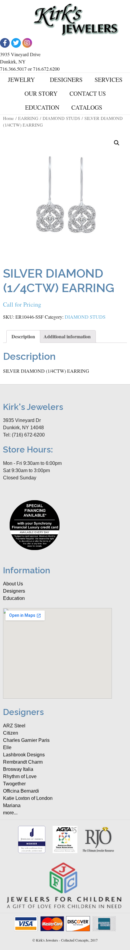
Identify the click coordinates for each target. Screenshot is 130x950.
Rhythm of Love (20, 776)
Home (8, 118)
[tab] (23, 336)
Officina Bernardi (21, 791)
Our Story (40, 93)
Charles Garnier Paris (26, 740)
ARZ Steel (14, 725)
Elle (7, 747)
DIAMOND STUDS (61, 118)
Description (23, 336)
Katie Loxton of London (28, 798)
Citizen (10, 733)
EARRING (28, 118)
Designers (66, 80)
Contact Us (88, 93)
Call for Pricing (22, 304)
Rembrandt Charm (23, 762)
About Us (13, 583)
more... (10, 812)
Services (108, 80)
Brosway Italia (18, 769)
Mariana (12, 805)
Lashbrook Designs (24, 754)
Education (42, 107)
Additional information (67, 336)
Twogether (14, 783)
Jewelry (21, 80)
